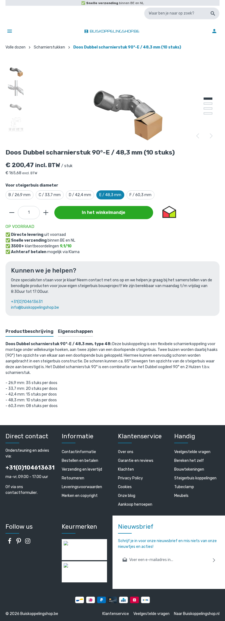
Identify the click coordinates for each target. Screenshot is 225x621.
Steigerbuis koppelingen (195, 478)
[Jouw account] (214, 30)
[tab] (29, 332)
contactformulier (21, 492)
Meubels (181, 495)
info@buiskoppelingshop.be (35, 307)
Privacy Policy (130, 478)
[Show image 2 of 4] (208, 103)
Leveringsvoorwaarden (82, 487)
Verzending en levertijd (82, 469)
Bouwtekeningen (189, 469)
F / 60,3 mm (140, 195)
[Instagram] (28, 542)
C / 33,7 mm (50, 195)
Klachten (126, 469)
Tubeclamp (184, 487)
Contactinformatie (79, 452)
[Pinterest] (19, 542)
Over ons (125, 452)
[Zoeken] (213, 13)
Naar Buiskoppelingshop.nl (197, 613)
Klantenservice (115, 613)
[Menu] (9, 30)
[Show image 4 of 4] (208, 113)
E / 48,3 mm (110, 195)
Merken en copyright (80, 495)
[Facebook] (10, 542)
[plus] (46, 212)
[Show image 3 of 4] (208, 108)
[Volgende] (210, 136)
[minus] (11, 212)
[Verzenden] (214, 560)
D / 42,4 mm (80, 195)
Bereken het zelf (189, 460)
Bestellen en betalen (80, 460)
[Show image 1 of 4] (208, 99)
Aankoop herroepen (135, 504)
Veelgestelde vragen (192, 452)
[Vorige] (198, 136)
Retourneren (73, 478)
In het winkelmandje (103, 212)
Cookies (125, 487)
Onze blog (126, 495)
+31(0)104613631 (27, 301)
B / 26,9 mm (19, 195)
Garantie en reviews (135, 460)
